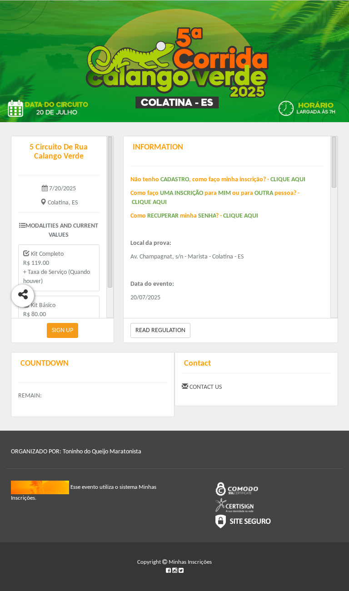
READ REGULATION (160, 330)
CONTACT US (205, 387)
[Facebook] (169, 571)
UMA (167, 193)
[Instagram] (175, 571)
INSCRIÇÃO (188, 193)
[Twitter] (181, 571)
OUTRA (263, 193)
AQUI (298, 179)
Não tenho (144, 179)
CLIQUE (280, 179)
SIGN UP (62, 330)
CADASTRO (174, 179)
